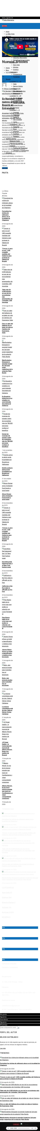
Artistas (15, 67)
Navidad (12, 118)
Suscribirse (4, 1019)
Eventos (16, 70)
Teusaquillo (17, 89)
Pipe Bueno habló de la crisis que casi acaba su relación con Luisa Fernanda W (7, 623)
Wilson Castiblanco (10, 89)
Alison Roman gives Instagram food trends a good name (7, 496)
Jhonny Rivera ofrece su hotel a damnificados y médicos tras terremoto (7, 653)
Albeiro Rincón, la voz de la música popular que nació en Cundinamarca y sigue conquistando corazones (7, 792)
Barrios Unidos (18, 86)
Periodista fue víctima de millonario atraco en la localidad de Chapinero (6, 215)
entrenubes (5, 118)
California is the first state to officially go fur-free (7, 588)
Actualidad (5, 113)
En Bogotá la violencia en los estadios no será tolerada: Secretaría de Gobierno (7, 401)
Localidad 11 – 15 (15, 81)
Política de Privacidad (9, 963)
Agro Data (16, 65)
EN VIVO (4, 26)
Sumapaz (16, 108)
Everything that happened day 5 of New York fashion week (7, 564)
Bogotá (8, 79)
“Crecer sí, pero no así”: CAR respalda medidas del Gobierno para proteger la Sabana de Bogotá (7, 255)
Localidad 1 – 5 (14, 110)
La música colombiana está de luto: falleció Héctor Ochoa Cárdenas (7, 710)
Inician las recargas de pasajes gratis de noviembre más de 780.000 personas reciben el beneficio (7, 440)
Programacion (17, 74)
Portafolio (16, 77)
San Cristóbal (17, 120)
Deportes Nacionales (20, 58)
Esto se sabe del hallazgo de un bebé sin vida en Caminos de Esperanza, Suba (7, 328)
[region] (20, 8)
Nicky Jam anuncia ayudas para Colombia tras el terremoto (7, 681)
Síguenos (3, 1017)
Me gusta (3, 1014)
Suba (14, 84)
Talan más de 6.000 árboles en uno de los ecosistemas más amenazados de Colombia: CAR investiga (18, 850)
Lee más (5, 168)
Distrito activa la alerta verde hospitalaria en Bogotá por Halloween (7, 471)
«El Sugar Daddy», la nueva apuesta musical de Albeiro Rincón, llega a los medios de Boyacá (7, 748)
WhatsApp (3, 1025)
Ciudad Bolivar (18, 105)
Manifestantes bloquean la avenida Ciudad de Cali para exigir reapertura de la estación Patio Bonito (20, 879)
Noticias (8, 36)
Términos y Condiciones (10, 967)
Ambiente (10, 116)
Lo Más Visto (19, 113)
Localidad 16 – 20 (15, 96)
